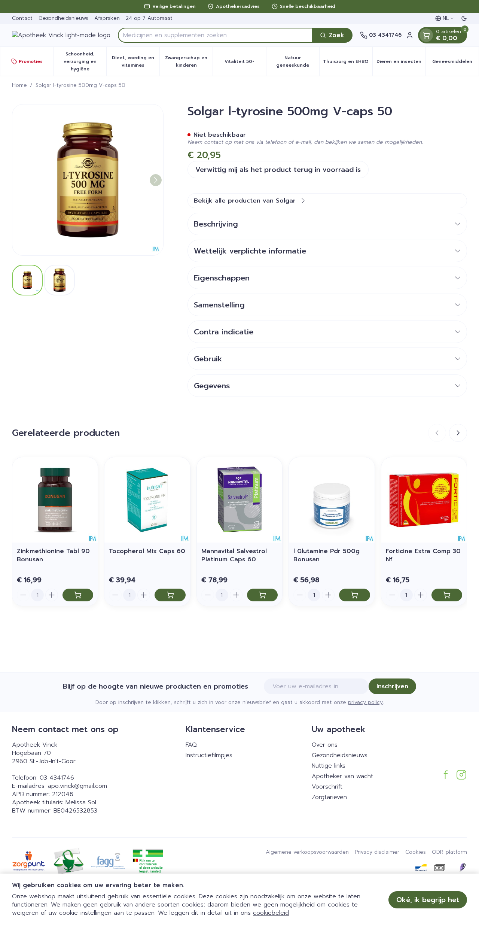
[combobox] (215, 35)
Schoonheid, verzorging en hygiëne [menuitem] (85, 61)
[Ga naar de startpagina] (61, 35)
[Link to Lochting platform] (462, 867)
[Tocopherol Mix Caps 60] (147, 500)
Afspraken (107, 18)
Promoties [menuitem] (31, 61)
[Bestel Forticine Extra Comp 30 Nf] (446, 595)
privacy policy (365, 702)
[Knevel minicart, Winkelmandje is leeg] (426, 35)
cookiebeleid (271, 912)
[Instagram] (461, 774)
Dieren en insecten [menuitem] (400, 63)
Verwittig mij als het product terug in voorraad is (278, 169)
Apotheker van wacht (342, 776)
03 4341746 (57, 777)
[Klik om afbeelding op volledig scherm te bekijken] (87, 179)
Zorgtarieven (329, 797)
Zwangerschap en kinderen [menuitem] (189, 61)
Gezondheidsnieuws (63, 18)
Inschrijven (392, 686)
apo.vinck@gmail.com (77, 785)
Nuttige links (328, 766)
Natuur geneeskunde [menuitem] (297, 61)
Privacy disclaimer (377, 852)
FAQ (191, 745)
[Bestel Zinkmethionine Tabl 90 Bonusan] (77, 595)
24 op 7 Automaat (149, 18)
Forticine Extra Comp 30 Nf (423, 555)
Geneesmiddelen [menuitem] (455, 63)
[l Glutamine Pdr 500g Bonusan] (331, 500)
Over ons (325, 745)
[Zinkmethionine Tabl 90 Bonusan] (55, 500)
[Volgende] (156, 180)
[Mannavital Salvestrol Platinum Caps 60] (239, 500)
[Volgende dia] (458, 433)
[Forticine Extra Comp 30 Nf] (424, 500)
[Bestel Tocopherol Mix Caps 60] (170, 595)
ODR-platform (449, 852)
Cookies (415, 852)
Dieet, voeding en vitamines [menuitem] (135, 61)
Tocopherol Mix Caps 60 (147, 551)
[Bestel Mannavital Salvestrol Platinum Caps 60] (262, 595)
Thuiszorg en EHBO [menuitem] (347, 63)
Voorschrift (327, 787)
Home (19, 85)
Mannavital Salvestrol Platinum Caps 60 (234, 555)
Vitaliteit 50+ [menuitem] (245, 63)
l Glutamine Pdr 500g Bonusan (326, 555)
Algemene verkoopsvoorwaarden (307, 852)
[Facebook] (445, 774)
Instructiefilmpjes (209, 755)
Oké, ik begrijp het (427, 900)
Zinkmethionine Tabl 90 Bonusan (53, 555)
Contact (22, 18)
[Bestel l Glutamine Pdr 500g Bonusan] (354, 595)
